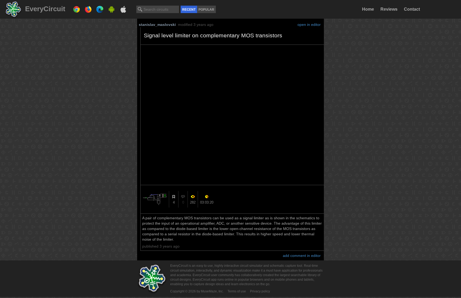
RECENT (189, 9)
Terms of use (237, 291)
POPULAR (206, 9)
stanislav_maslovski (157, 24)
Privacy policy (260, 291)
